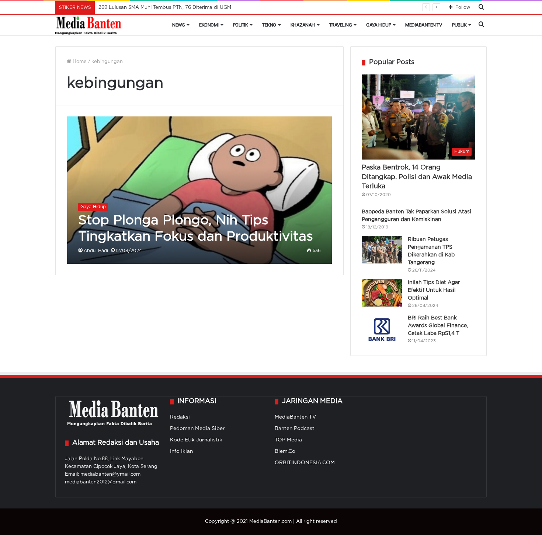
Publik (459, 25)
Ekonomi (209, 25)
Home (79, 62)
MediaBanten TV (423, 25)
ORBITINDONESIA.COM (305, 463)
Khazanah (303, 25)
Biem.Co (285, 451)
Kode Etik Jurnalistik (196, 440)
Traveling (340, 25)
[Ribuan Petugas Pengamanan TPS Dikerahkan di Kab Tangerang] (382, 249)
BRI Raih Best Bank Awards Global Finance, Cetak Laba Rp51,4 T (438, 326)
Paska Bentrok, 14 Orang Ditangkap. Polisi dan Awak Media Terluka (417, 177)
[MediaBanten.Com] (88, 25)
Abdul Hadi (96, 251)
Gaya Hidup (378, 25)
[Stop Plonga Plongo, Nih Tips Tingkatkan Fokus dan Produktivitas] (199, 189)
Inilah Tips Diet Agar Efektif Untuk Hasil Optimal (434, 290)
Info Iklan (181, 451)
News (178, 25)
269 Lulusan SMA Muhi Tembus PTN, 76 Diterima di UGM (164, 8)
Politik (240, 25)
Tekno (269, 25)
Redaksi (180, 417)
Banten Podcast (295, 428)
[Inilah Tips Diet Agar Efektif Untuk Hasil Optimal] (382, 293)
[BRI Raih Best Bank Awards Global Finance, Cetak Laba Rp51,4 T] (382, 328)
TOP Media (288, 440)
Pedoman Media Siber (197, 428)
